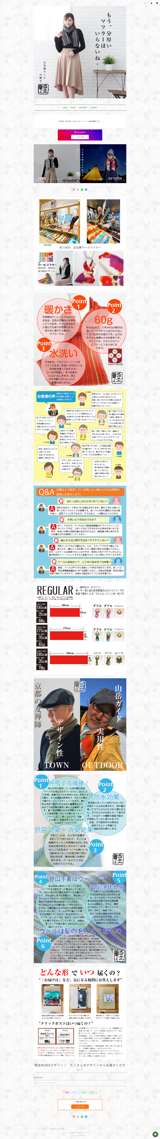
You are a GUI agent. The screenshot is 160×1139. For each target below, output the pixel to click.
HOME (65, 107)
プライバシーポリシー (41, 1129)
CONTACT (93, 107)
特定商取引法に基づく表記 (57, 1129)
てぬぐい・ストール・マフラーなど (45, 1083)
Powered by (78, 1135)
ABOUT (73, 107)
